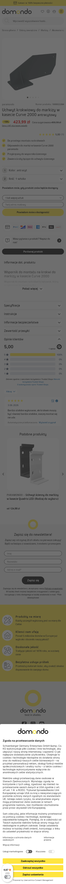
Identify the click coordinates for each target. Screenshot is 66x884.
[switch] (7, 877)
